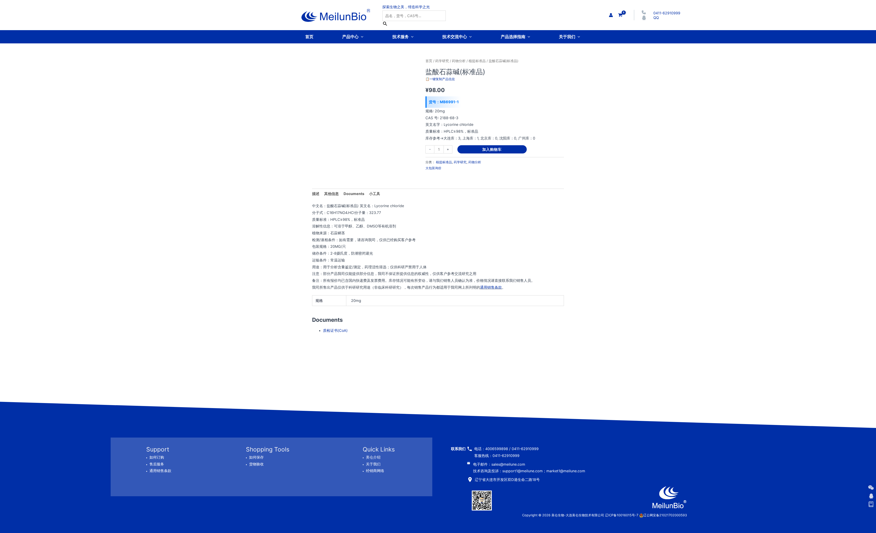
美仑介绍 (373, 457)
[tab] (374, 194)
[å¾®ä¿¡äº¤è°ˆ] (871, 487)
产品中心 (350, 36)
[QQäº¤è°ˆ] (871, 496)
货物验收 (256, 464)
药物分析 (459, 61)
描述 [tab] (315, 193)
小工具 (374, 193)
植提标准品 (477, 61)
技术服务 (400, 36)
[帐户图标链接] (611, 15)
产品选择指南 (513, 36)
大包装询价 (433, 168)
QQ (656, 17)
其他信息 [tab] (331, 193)
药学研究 (442, 61)
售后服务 (156, 464)
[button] (361, 36)
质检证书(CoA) (335, 330)
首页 (309, 36)
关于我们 (567, 36)
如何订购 (156, 457)
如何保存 (256, 457)
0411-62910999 (666, 13)
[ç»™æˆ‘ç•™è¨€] (871, 504)
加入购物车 (492, 149)
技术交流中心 (454, 36)
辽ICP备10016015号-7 (621, 515)
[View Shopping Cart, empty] (620, 15)
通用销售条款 (491, 287)
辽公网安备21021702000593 (665, 515)
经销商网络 (375, 470)
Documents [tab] (354, 193)
